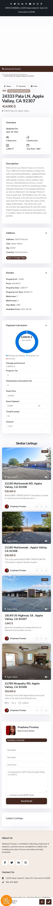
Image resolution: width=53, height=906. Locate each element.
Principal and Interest (15, 363)
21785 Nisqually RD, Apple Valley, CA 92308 (22, 685)
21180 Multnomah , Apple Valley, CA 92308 (26, 549)
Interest (9, 422)
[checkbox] (7, 795)
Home (4, 74)
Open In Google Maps (16, 258)
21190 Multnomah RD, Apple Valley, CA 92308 (23, 485)
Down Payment (12, 401)
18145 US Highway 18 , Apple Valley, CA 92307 (24, 617)
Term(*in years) (12, 411)
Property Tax (12, 371)
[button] (4, 46)
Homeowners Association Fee (19, 381)
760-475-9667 (12, 882)
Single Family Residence (18, 74)
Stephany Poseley (18, 506)
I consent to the (21, 795)
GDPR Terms (28, 795)
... (36, 498)
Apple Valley (23, 111)
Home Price (11, 391)
